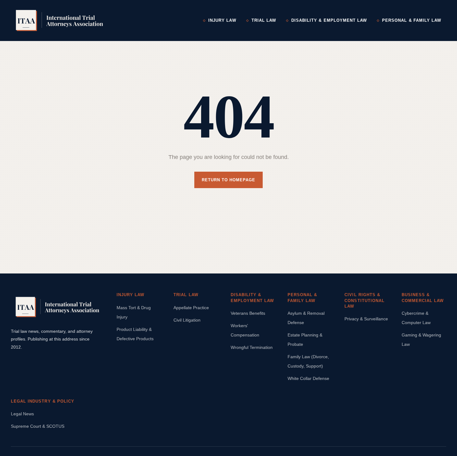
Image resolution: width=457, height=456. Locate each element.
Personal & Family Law (411, 20)
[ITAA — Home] (59, 20)
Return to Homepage (229, 180)
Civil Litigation (187, 320)
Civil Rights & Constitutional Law (364, 300)
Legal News (22, 413)
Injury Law (222, 20)
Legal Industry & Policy (42, 401)
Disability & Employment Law (329, 20)
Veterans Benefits (248, 313)
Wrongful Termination (252, 347)
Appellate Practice (191, 307)
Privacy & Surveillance (366, 318)
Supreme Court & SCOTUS (37, 426)
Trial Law (264, 20)
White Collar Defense (308, 378)
